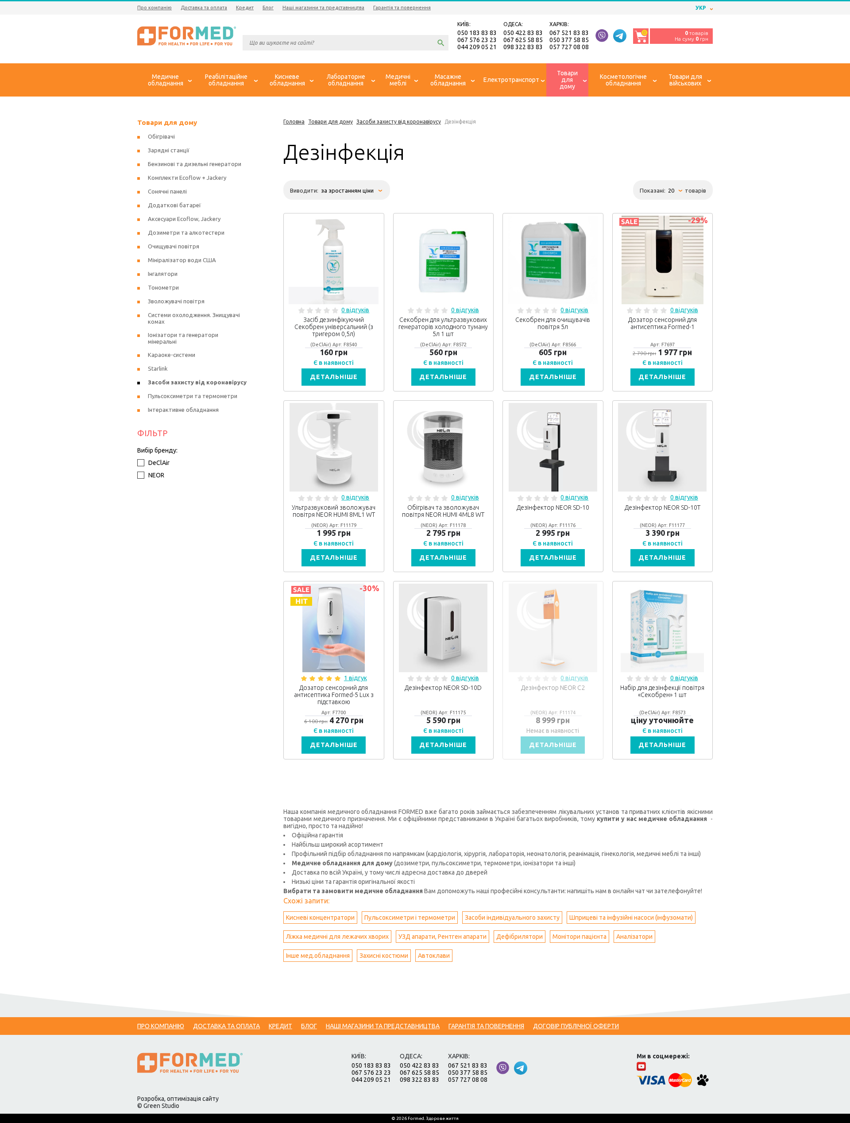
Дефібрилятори (519, 936)
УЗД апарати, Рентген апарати (442, 936)
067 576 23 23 (477, 39)
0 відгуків (355, 310)
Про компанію (154, 7)
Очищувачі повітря (173, 246)
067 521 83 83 (569, 32)
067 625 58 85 (523, 39)
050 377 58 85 (569, 39)
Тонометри (163, 287)
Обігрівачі (161, 136)
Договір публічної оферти (576, 1026)
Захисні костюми (383, 955)
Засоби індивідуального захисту (512, 917)
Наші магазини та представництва (323, 7)
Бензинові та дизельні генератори (194, 164)
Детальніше (334, 376)
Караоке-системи (171, 355)
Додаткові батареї (174, 205)
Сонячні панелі (167, 191)
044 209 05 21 (477, 46)
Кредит (245, 7)
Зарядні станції (168, 150)
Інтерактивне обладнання (183, 410)
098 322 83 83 (523, 46)
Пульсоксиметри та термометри (192, 396)
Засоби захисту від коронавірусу (197, 382)
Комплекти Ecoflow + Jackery (187, 177)
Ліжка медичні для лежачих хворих (337, 936)
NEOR (156, 475)
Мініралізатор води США (182, 260)
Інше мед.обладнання (318, 955)
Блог (268, 7)
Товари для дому (167, 122)
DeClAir (159, 462)
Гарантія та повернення (402, 7)
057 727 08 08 (569, 46)
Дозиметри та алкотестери (186, 232)
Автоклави (434, 955)
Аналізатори (634, 936)
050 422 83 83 (523, 32)
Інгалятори (163, 274)
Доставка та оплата (204, 7)
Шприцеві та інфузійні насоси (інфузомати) (631, 917)
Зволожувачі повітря (176, 301)
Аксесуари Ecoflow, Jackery (184, 219)
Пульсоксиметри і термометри (409, 917)
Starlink (158, 368)
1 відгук (355, 678)
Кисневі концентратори (320, 917)
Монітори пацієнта (579, 936)
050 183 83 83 (477, 32)
